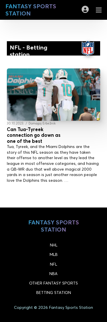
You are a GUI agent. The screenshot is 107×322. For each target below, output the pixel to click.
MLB (54, 254)
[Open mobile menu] (99, 10)
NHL (53, 245)
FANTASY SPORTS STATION (30, 10)
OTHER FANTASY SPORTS (53, 283)
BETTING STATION (53, 292)
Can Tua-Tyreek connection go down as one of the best (33, 135)
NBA (53, 273)
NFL (53, 264)
